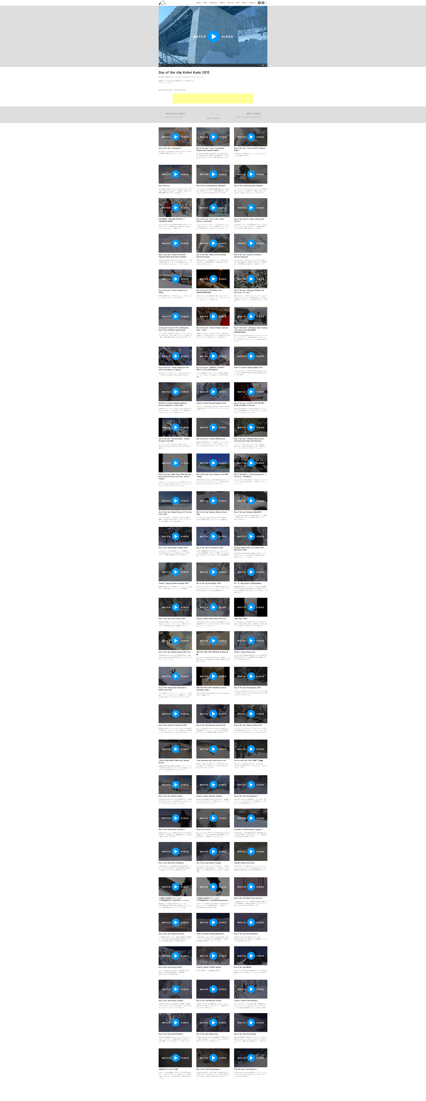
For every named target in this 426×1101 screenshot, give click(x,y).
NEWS (198, 3)
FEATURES (213, 3)
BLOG (205, 3)
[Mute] (263, 65)
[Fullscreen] (266, 65)
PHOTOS (230, 3)
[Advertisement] (213, 99)
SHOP (238, 3)
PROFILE (252, 3)
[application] (213, 36)
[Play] (160, 65)
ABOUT (244, 3)
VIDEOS (222, 3)
